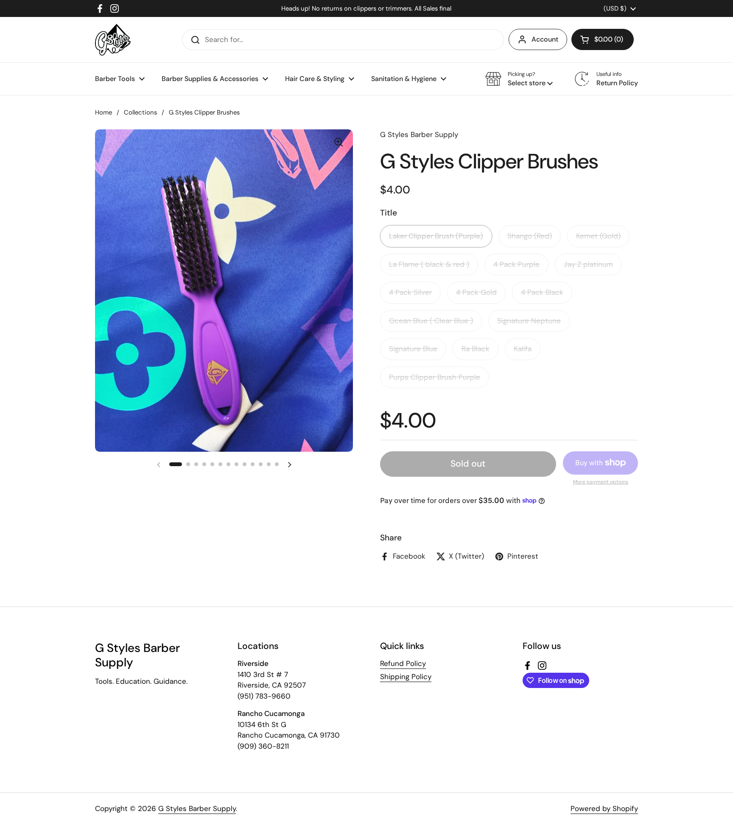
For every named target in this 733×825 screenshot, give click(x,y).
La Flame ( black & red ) (429, 264)
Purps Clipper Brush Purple (434, 377)
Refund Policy (403, 663)
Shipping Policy (405, 676)
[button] (602, 39)
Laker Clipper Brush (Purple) (436, 236)
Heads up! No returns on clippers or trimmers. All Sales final (366, 8)
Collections (140, 112)
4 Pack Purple (516, 264)
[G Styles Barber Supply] (113, 40)
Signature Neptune (529, 320)
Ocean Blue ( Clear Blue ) (431, 320)
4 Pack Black (542, 292)
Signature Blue (413, 348)
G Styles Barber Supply (197, 808)
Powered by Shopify (604, 808)
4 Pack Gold (476, 292)
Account (545, 39)
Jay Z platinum (588, 264)
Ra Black (476, 348)
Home (103, 112)
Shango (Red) (529, 236)
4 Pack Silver (410, 292)
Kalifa (523, 348)
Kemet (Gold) (598, 236)
